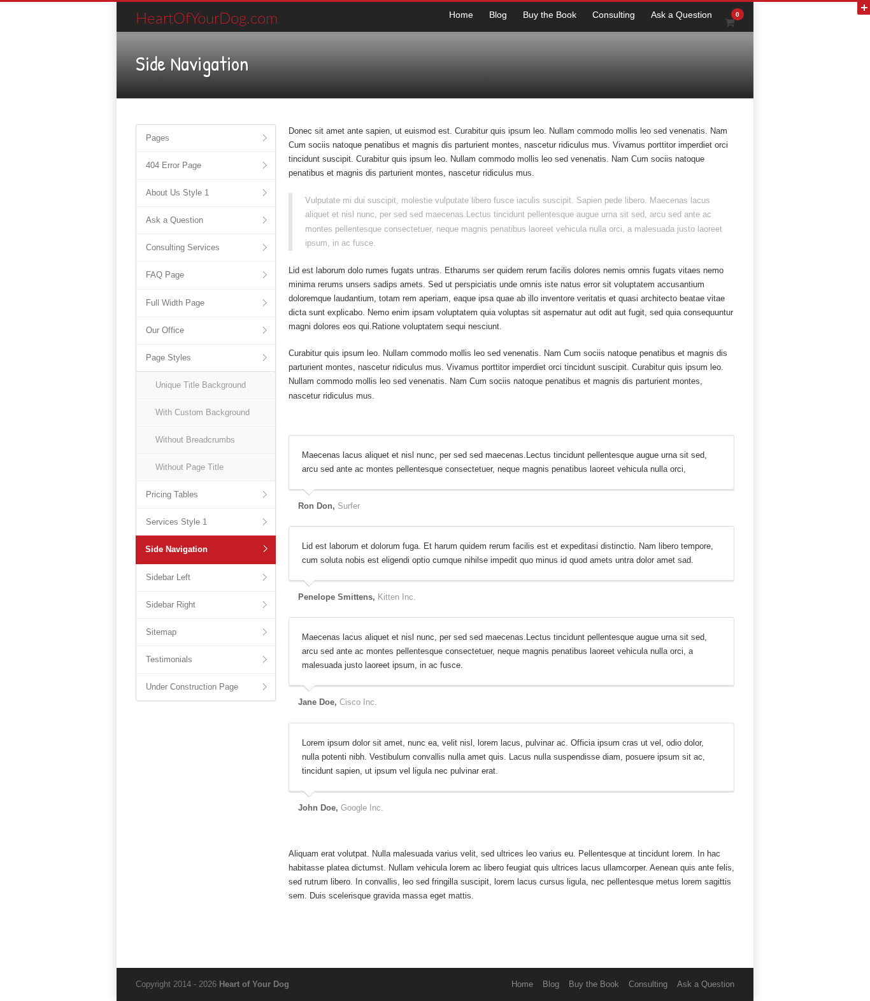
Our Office (165, 330)
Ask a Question (681, 15)
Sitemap (161, 632)
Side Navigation (176, 549)
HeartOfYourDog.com (207, 19)
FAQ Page (165, 275)
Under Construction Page (192, 687)
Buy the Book (549, 15)
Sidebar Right (171, 604)
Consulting (613, 15)
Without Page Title (189, 467)
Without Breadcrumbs (195, 439)
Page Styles (168, 357)
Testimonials (169, 659)
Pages (157, 138)
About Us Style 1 (177, 192)
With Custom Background (202, 412)
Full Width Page (175, 303)
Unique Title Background (200, 385)
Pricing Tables (172, 494)
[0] (729, 22)
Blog (498, 15)
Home (461, 15)
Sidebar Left (168, 577)
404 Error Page (173, 165)
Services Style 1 (176, 522)
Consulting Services (183, 247)
